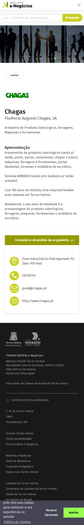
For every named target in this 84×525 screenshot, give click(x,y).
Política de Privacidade (20, 373)
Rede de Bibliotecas (18, 461)
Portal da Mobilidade (19, 439)
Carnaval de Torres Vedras (22, 483)
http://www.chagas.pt (37, 301)
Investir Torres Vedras (20, 433)
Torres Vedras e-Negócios (22, 444)
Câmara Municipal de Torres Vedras (46, 383)
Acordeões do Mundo (19, 499)
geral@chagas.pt (34, 288)
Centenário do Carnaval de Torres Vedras (31, 488)
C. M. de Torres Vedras (20, 411)
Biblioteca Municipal (18, 455)
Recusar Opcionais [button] (51, 513)
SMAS (9, 416)
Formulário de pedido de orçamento (42, 240)
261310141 (29, 275)
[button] (79, 5)
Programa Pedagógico (19, 466)
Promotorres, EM (16, 422)
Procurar (72, 18)
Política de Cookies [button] (17, 522)
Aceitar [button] (74, 512)
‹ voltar (14, 75)
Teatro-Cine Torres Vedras (22, 472)
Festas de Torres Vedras (21, 494)
